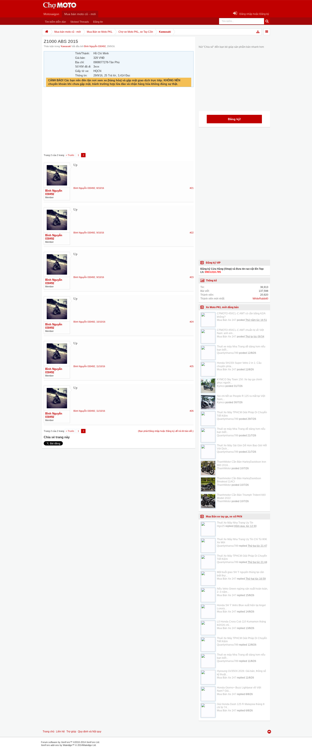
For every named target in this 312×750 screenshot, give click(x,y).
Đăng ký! (234, 119)
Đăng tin (98, 21)
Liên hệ (60, 731)
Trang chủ (48, 731)
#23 (192, 277)
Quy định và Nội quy (89, 731)
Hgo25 (221, 526)
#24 (192, 321)
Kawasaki (66, 46)
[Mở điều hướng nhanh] (258, 32)
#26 (192, 411)
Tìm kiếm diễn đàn (55, 21)
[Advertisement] (118, 120)
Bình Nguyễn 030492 (95, 46)
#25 (192, 366)
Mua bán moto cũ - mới (80, 14)
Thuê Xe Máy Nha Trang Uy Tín (235, 522)
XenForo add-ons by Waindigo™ (57, 745)
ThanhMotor (224, 468)
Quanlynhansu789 (227, 352)
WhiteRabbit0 (260, 298)
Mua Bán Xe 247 (226, 320)
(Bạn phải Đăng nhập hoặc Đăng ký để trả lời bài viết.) (166, 431)
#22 (192, 232)
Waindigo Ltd (89, 745)
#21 (192, 188)
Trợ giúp (71, 731)
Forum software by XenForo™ (70, 742)
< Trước (70, 155)
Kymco (221, 386)
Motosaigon (51, 14)
